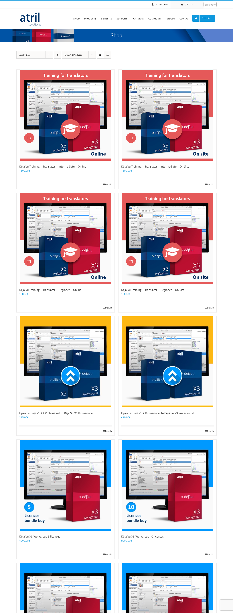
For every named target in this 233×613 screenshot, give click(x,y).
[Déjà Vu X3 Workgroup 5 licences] (65, 485)
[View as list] (107, 54)
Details (108, 184)
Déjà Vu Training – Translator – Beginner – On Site (152, 290)
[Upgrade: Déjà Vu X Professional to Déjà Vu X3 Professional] (167, 361)
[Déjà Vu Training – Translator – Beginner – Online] (65, 238)
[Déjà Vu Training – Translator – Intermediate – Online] (65, 115)
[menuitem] (205, 18)
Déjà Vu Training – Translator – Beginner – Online (50, 290)
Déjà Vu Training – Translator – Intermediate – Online (52, 166)
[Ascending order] (57, 55)
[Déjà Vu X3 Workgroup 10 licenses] (167, 485)
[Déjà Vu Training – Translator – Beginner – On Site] (167, 238)
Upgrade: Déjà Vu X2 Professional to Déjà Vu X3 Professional (56, 413)
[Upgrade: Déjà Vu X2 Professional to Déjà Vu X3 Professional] (65, 361)
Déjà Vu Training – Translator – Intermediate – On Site (155, 166)
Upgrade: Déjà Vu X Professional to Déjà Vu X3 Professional (157, 413)
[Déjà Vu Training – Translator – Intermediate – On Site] (167, 115)
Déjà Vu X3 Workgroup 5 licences (39, 536)
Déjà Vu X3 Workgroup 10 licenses (142, 536)
